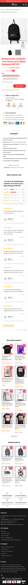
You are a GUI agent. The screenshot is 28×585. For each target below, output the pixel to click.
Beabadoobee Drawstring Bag (9, 12)
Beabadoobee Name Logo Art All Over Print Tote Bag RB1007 (7, 480)
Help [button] (25, 583)
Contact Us (3, 553)
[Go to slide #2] (18, 52)
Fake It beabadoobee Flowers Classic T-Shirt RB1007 (20, 427)
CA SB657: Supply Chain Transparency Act (11, 540)
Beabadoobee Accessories (13, 9)
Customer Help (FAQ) (6, 555)
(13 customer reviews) (14, 67)
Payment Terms (5, 549)
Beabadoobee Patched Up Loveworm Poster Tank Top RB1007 (7, 380)
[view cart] (26, 5)
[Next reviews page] (24, 329)
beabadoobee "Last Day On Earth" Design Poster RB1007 (20, 358)
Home (2, 9)
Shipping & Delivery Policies (7, 547)
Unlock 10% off (3, 578)
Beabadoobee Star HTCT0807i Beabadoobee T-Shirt (7, 358)
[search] (23, 5)
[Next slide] (25, 31)
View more (14, 436)
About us (3, 531)
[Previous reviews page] (17, 329)
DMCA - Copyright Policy (7, 537)
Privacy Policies (5, 535)
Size (3, 73)
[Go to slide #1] (10, 52)
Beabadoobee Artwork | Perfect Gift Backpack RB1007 (20, 480)
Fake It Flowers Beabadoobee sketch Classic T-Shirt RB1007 (7, 403)
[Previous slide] (3, 31)
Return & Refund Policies (7, 551)
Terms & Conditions (5, 533)
